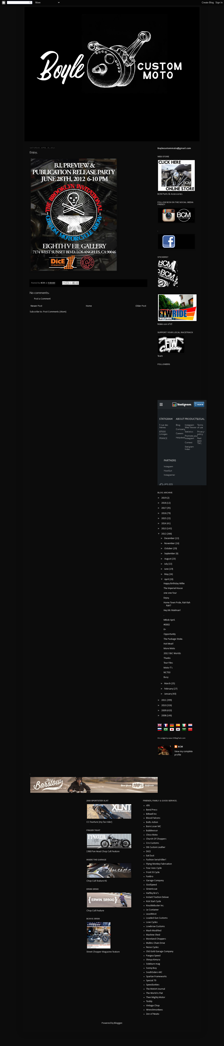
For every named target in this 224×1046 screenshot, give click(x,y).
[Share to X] (70, 283)
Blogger (118, 1023)
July (166, 564)
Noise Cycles (152, 947)
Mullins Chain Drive (155, 943)
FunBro (149, 876)
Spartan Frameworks (156, 976)
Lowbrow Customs (155, 926)
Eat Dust (150, 855)
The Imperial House (173, 588)
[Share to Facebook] (74, 283)
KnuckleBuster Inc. (155, 905)
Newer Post (36, 306)
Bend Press (151, 810)
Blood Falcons (153, 818)
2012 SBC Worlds (172, 653)
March (167, 683)
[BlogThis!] (67, 283)
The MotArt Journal (155, 989)
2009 (164, 710)
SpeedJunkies (152, 984)
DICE (148, 851)
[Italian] (185, 725)
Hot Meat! (168, 644)
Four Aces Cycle (154, 868)
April (166, 579)
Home (89, 306)
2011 (164, 700)
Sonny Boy (151, 968)
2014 (164, 523)
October (168, 548)
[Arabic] (185, 730)
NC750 (167, 672)
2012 (164, 534)
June (166, 569)
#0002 (167, 624)
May (166, 574)
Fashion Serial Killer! (156, 859)
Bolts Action (152, 822)
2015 (164, 518)
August (168, 559)
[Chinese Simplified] (191, 730)
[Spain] (178, 725)
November (169, 543)
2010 (164, 705)
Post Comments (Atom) (54, 311)
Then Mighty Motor (155, 997)
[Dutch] (191, 725)
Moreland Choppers (156, 939)
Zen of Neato (152, 1014)
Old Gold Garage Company (159, 951)
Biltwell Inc (151, 814)
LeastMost (151, 914)
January (168, 694)
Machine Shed (153, 935)
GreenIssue (151, 889)
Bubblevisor (152, 830)
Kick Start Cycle (153, 901)
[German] (172, 725)
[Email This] (64, 283)
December (169, 538)
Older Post (140, 306)
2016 (164, 513)
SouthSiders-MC (154, 972)
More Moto (169, 648)
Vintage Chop (153, 1005)
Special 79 (151, 980)
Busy (166, 677)
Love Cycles (152, 922)
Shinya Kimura (153, 959)
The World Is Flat (154, 993)
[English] (160, 725)
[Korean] (178, 730)
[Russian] (160, 730)
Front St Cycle (153, 872)
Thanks (167, 658)
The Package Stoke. (173, 639)
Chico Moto (152, 835)
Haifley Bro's (152, 893)
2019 (164, 498)
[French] (166, 725)
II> (165, 629)
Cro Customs (152, 843)
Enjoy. (166, 598)
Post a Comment (42, 299)
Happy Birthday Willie (174, 583)
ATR (148, 805)
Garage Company (155, 880)
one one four (170, 593)
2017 (164, 508)
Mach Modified (153, 930)
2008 (164, 715)
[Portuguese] (166, 730)
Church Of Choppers (156, 839)
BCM (180, 746)
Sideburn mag (153, 964)
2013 (164, 528)
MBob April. (169, 620)
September (170, 553)
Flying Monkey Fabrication (159, 864)
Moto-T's (168, 668)
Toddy (149, 1001)
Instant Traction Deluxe (157, 897)
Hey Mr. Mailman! (172, 610)
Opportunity (170, 634)
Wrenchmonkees (154, 1010)
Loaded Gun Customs (157, 918)
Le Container (152, 910)
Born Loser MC (153, 826)
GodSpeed (151, 884)
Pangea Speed (153, 955)
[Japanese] (172, 730)
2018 (164, 503)
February (169, 689)
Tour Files (168, 663)
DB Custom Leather (155, 847)
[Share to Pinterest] (77, 283)
